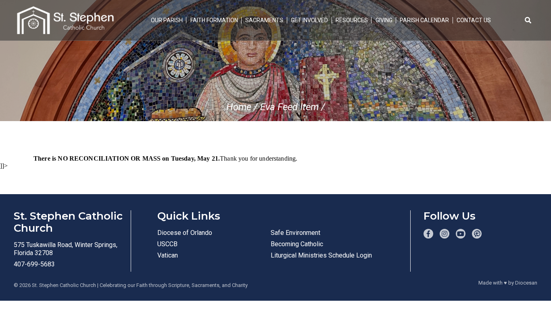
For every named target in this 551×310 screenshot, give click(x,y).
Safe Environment (295, 233)
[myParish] (477, 234)
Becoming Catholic (297, 244)
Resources (352, 20)
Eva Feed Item (289, 107)
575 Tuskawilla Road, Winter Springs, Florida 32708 (65, 249)
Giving (384, 20)
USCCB (167, 244)
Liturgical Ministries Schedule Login (321, 255)
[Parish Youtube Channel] (460, 234)
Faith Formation (214, 20)
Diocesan (526, 283)
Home (238, 107)
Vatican (167, 255)
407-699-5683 (34, 264)
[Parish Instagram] (444, 234)
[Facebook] (428, 234)
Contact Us (474, 20)
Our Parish (167, 20)
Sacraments (264, 20)
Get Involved (309, 20)
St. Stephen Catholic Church (64, 285)
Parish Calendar (424, 20)
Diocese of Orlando (184, 233)
